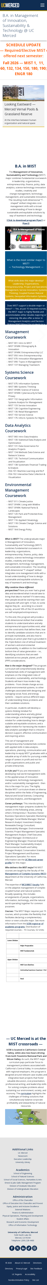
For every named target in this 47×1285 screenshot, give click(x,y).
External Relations (22, 1209)
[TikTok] (28, 1248)
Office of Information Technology (22, 1225)
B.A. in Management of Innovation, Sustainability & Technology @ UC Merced (20, 26)
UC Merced (22, 1153)
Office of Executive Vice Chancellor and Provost (23, 1203)
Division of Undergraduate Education (22, 1189)
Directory (9, 1268)
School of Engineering (23, 1173)
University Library (23, 1162)
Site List (35, 1280)
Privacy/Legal (21, 1268)
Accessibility (30, 1274)
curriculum (26, 1093)
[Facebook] (12, 1248)
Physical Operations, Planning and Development (22, 1216)
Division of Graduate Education (23, 1186)
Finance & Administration (22, 1212)
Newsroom (23, 1156)
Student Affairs (23, 1219)
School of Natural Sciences (22, 1176)
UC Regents (17, 1274)
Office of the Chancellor (23, 1200)
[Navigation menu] (42, 5)
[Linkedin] (23, 1248)
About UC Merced (22, 1263)
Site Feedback (36, 1268)
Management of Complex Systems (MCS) (25, 873)
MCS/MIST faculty (31, 884)
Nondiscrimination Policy (18, 1280)
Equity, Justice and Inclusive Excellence (23, 1206)
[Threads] (34, 1248)
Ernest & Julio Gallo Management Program (23, 1182)
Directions (37, 1263)
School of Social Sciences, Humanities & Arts (23, 1179)
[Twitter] (17, 1248)
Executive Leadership (23, 1159)
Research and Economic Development (23, 1222)
